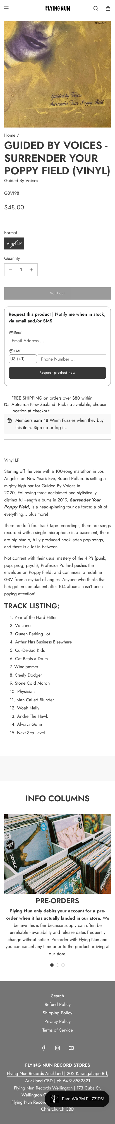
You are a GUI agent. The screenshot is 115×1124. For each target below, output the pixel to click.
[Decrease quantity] (10, 270)
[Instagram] (57, 1048)
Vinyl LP (14, 243)
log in (60, 427)
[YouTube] (71, 1048)
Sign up (40, 427)
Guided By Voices (21, 180)
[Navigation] (6, 8)
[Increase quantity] (31, 270)
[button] (52, 965)
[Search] (96, 8)
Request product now (57, 372)
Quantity (12, 258)
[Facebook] (44, 1048)
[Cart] (108, 8)
